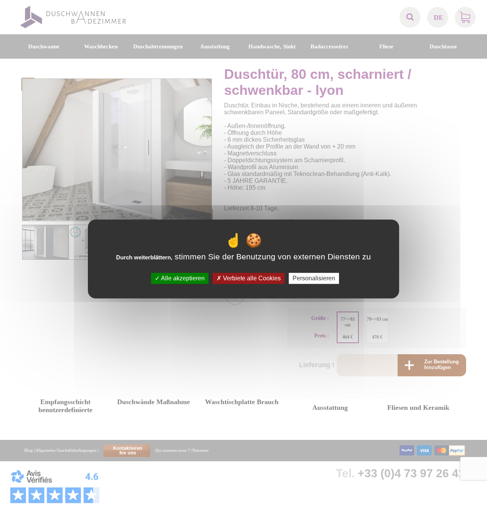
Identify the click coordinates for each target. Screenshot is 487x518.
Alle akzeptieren (182, 278)
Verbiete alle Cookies (251, 278)
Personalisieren (314, 278)
